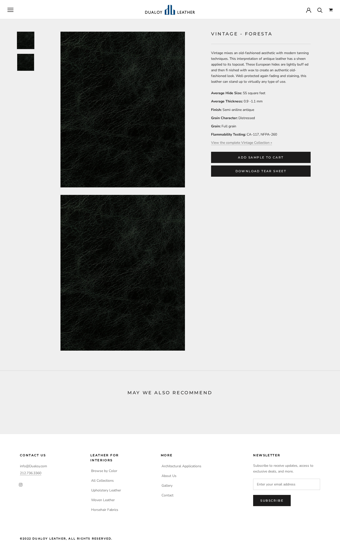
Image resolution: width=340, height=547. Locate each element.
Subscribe (271, 500)
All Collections (102, 480)
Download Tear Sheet (260, 171)
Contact (167, 495)
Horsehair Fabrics (104, 509)
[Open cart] (331, 10)
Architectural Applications (181, 466)
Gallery (167, 485)
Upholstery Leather (106, 490)
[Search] (320, 9)
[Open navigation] (10, 10)
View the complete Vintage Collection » (241, 142)
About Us (169, 475)
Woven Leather (103, 500)
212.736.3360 (30, 473)
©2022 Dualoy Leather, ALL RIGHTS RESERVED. (66, 538)
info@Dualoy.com (33, 466)
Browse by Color (104, 471)
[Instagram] (20, 484)
